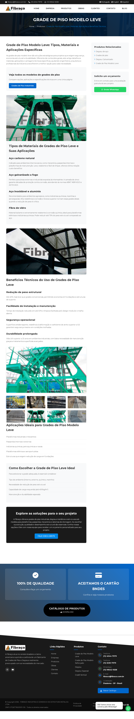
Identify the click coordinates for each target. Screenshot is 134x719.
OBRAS (81, 8)
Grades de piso (102, 55)
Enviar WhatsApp (111, 90)
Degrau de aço (102, 52)
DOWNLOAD (67, 610)
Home (31, 26)
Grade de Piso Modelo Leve (107, 63)
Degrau (78, 667)
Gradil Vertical (81, 675)
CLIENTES (95, 8)
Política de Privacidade (77, 705)
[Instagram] (7, 670)
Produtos (41, 26)
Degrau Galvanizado (104, 59)
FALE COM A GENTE (46, 536)
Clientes (54, 670)
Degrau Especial (82, 671)
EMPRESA (50, 8)
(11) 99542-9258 (53, 2)
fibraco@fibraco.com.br (17, 2)
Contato (54, 673)
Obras (53, 666)
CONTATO (110, 8)
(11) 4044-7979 (36, 2)
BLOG (124, 8)
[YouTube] (13, 670)
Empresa (55, 658)
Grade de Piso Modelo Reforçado (84, 661)
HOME (36, 8)
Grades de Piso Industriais (22, 86)
